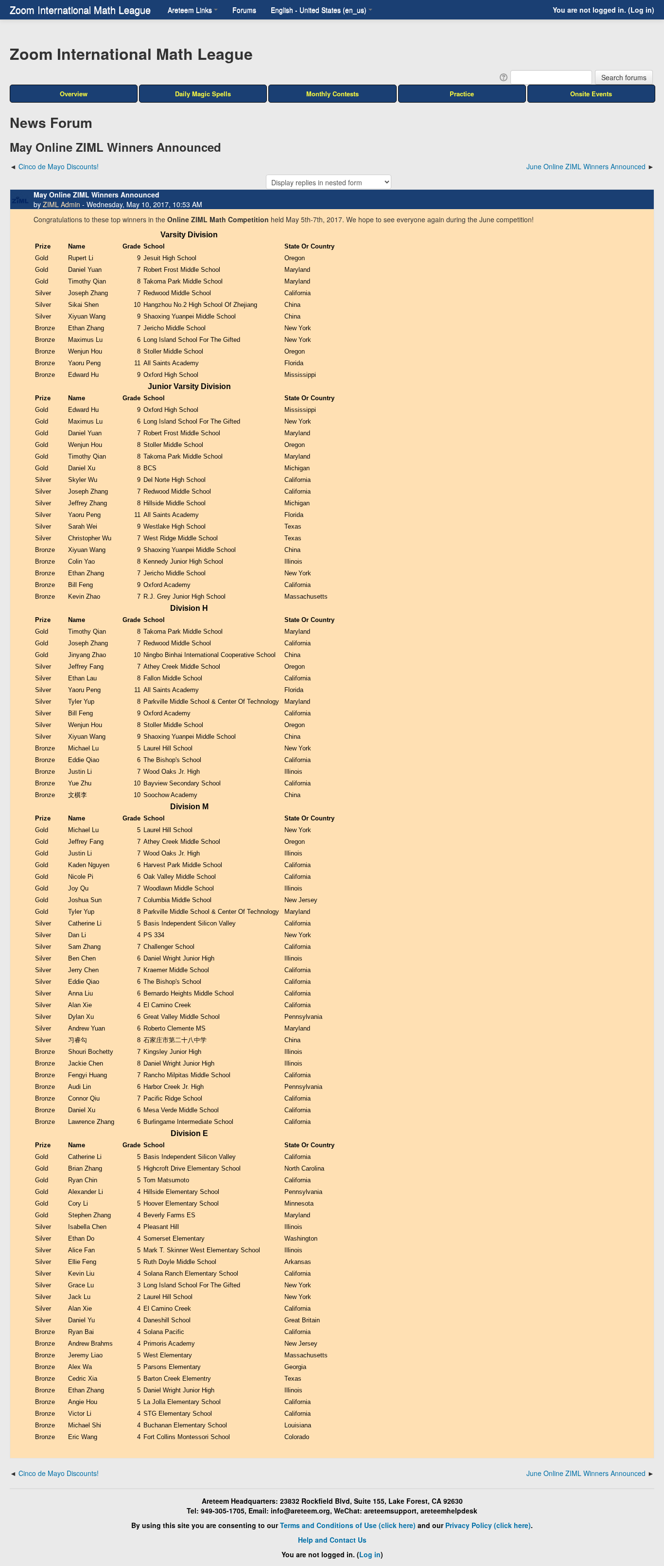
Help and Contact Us (332, 1540)
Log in (641, 10)
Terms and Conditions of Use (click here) (348, 1525)
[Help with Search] (502, 76)
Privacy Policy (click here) (488, 1525)
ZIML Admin (61, 204)
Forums (244, 10)
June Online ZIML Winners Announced (586, 166)
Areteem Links (190, 10)
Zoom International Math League (80, 9)
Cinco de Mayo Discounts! (58, 166)
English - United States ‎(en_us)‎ (319, 10)
